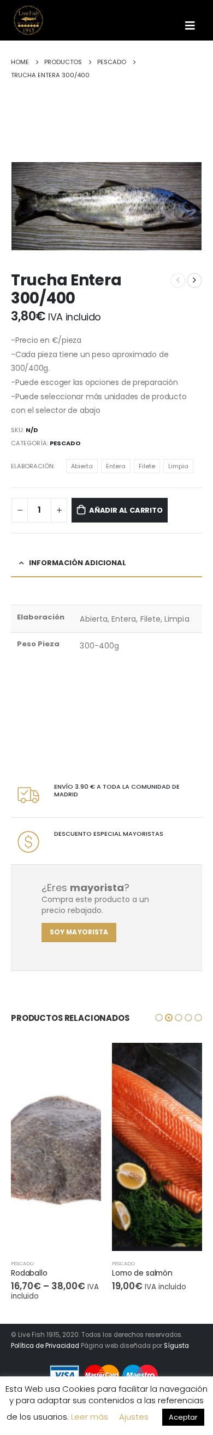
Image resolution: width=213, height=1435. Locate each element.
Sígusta (176, 1345)
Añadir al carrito (126, 510)
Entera (116, 466)
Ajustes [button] (134, 1416)
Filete (147, 466)
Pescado (65, 443)
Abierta (82, 466)
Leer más (89, 1416)
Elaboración (32, 466)
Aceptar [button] (183, 1417)
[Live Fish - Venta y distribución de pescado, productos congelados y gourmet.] (33, 20)
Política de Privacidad (45, 1345)
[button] (159, 1017)
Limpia (178, 466)
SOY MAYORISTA (79, 932)
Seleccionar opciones (83, 1061)
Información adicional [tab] (77, 563)
